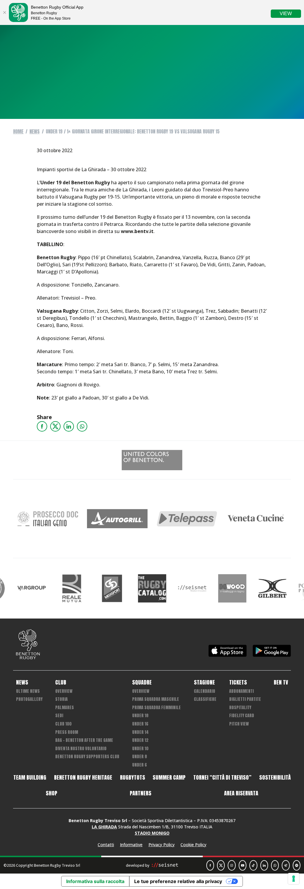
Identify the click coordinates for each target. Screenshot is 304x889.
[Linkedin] (69, 426)
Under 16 (140, 724)
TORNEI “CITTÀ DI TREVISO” (222, 778)
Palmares (64, 707)
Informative (131, 844)
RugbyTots (132, 778)
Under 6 (139, 765)
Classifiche (205, 699)
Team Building (29, 778)
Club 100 (63, 724)
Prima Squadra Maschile (155, 699)
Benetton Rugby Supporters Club (87, 756)
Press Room (66, 732)
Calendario (204, 691)
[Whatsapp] (82, 426)
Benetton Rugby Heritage (83, 778)
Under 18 (140, 715)
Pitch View (239, 724)
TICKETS (238, 682)
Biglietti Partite (245, 699)
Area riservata (241, 793)
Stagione (204, 682)
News (34, 131)
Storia (61, 699)
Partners (140, 793)
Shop (51, 793)
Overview (63, 691)
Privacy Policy (161, 844)
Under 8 (139, 756)
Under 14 (140, 732)
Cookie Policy (193, 844)
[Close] (4, 12)
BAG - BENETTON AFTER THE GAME (84, 740)
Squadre (142, 682)
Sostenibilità (275, 778)
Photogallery (29, 699)
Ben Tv (281, 682)
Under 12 (140, 740)
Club (60, 682)
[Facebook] (42, 426)
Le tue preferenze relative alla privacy (178, 881)
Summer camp (169, 778)
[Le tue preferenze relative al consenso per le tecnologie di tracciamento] (293, 878)
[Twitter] (55, 426)
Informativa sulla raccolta (95, 881)
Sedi (59, 715)
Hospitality (240, 707)
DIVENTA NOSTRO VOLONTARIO (81, 748)
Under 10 (140, 748)
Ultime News (28, 691)
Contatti (106, 844)
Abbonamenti (241, 691)
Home (18, 131)
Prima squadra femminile (156, 707)
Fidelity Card (241, 715)
